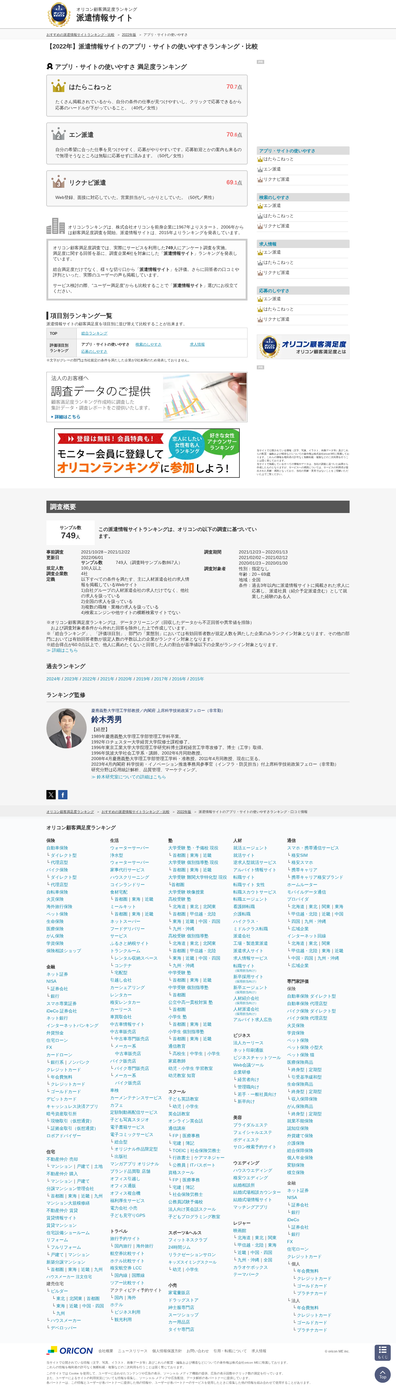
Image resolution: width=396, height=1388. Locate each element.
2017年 (161, 678)
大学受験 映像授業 (186, 892)
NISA (51, 981)
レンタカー (121, 994)
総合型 (120, 1141)
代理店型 (59, 862)
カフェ (116, 1105)
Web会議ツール (248, 1064)
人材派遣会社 (246, 1011)
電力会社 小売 (123, 1207)
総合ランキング (94, 333)
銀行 (55, 996)
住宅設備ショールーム (68, 1232)
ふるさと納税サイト (129, 943)
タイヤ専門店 (181, 1329)
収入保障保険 (304, 1098)
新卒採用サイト (248, 978)
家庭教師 (177, 1060)
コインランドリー (127, 884)
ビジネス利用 (127, 1312)
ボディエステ (246, 1139)
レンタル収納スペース (136, 958)
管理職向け (248, 1086)
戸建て (83, 1166)
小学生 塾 (177, 1016)
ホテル (116, 1304)
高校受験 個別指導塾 (188, 935)
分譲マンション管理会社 (70, 1188)
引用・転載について (230, 1351)
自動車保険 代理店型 (307, 1003)
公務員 (179, 1165)
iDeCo (293, 1219)
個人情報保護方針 (167, 1351)
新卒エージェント (250, 989)
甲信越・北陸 (203, 913)
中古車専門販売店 (131, 1038)
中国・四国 (93, 1305)
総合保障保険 (300, 1150)
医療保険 (55, 928)
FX (49, 1047)
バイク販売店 (123, 1060)
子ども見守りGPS (127, 1215)
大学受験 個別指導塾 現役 (193, 862)
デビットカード (61, 1098)
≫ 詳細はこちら (62, 650)
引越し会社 (121, 980)
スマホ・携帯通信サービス (313, 847)
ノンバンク (79, 1062)
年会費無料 (61, 1077)
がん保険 (55, 935)
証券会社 (59, 988)
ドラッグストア (183, 1300)
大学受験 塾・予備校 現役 (193, 847)
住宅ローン (57, 1040)
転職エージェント (250, 899)
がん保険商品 (300, 1106)
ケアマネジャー (209, 1157)
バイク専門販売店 (131, 1068)
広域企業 (300, 928)
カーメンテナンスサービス (136, 1097)
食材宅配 (118, 892)
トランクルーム (125, 950)
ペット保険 (57, 913)
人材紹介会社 (246, 1000)
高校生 (179, 1053)
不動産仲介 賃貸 (62, 1210)
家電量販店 (179, 1292)
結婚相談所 (244, 1185)
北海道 (179, 906)
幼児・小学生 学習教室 (190, 1068)
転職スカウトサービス (255, 892)
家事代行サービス (127, 869)
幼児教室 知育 (182, 1075)
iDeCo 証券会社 (61, 1010)
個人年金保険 (300, 1157)
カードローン (59, 1054)
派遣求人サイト (248, 950)
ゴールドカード (66, 1091)
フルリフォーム (66, 1247)
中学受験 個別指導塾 (188, 987)
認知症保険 (298, 1128)
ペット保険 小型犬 (305, 1047)
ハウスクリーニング (129, 877)
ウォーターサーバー (129, 847)
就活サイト (244, 855)
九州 (98, 1195)
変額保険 (295, 1165)
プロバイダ (298, 899)
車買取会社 (121, 1016)
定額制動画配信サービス (134, 1112)
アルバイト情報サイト (255, 869)
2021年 (107, 678)
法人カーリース (248, 1042)
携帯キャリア (304, 869)
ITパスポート (203, 1165)
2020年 (125, 678)
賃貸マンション (61, 1225)
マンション (61, 1166)
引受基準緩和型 (306, 1077)
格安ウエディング (250, 1177)
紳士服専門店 (181, 1307)
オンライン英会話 (185, 1120)
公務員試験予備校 (185, 1201)
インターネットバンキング (72, 1025)
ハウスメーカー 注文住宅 (69, 1276)
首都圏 (57, 1195)
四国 (295, 921)
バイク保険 (57, 869)
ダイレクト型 (64, 855)
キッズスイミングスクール (192, 1262)
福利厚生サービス (127, 1200)
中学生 (196, 1053)
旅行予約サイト (125, 1238)
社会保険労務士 (205, 1150)
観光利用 (123, 1319)
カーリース (121, 1009)
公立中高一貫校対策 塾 (190, 1002)
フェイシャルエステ (252, 1132)
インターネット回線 (306, 935)
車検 (114, 1090)
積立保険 (295, 1172)
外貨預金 (55, 1032)
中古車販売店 (123, 1031)
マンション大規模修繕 (68, 1203)
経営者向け (248, 1079)
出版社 (120, 1156)
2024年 (53, 678)
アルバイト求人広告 (252, 1019)
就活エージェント (250, 847)
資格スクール (181, 1172)
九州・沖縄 (183, 928)
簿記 (190, 1143)
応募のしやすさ (94, 351)
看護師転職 (244, 906)
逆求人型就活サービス (255, 862)
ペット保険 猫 (300, 1054)
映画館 (239, 1230)
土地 (98, 1166)
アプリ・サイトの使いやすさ (287, 150)
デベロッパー (64, 1327)
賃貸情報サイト (61, 1217)
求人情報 (197, 344)
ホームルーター (302, 884)
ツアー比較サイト (127, 1282)
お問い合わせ (198, 1351)
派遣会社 (242, 935)
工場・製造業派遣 (250, 943)
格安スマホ (302, 862)
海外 (131, 1297)
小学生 (213, 1053)
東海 (72, 1195)
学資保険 (55, 943)
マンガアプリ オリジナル (134, 1163)
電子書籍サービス (127, 1127)
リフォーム (57, 1239)
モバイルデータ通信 (306, 892)
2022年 (89, 678)
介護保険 (295, 1143)
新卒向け (246, 1101)
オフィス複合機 (125, 1193)
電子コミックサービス (131, 1134)
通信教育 (177, 1046)
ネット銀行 (57, 1018)
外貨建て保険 (300, 1135)
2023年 (71, 678)
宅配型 (120, 972)
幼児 (177, 1106)
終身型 (297, 1069)
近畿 (85, 1195)
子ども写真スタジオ (129, 1119)
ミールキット (123, 906)
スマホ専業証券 (61, 1003)
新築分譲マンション (65, 1262)
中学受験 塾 (179, 972)
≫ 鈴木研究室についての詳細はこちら (128, 776)
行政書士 (181, 1157)
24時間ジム (179, 1247)
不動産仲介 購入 (62, 1173)
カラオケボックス (250, 1267)
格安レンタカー (125, 1002)
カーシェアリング (127, 987)
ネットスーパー (125, 921)
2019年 (143, 678)
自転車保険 (57, 892)
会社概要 (105, 1351)
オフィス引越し (125, 1178)
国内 (118, 1297)
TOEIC (179, 1150)
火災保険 (55, 899)
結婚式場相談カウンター (257, 1192)
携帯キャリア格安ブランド (317, 877)
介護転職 (242, 913)
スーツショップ (183, 1314)
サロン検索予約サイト (255, 1146)
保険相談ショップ (63, 950)
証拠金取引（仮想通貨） (74, 1128)
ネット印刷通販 (248, 1050)
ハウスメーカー (66, 1320)
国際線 (138, 1275)
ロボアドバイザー (63, 1135)
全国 (268, 1259)
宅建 (177, 1143)
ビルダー (59, 1291)
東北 (60, 1298)
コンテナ (123, 965)
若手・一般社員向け (257, 1094)
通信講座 (177, 1128)
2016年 (179, 678)
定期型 (315, 1069)
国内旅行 (123, 1245)
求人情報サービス (250, 958)
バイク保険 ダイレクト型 (311, 1010)
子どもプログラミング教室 (194, 1216)
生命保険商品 (300, 1084)
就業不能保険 (300, 1120)
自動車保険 (57, 847)
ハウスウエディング (252, 1170)
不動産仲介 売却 (62, 1159)
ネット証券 (57, 974)
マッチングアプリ (250, 1207)
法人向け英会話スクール (192, 1209)
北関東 (75, 1298)
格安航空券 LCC (126, 1267)
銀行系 (57, 1062)
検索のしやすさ (148, 344)
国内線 (120, 1275)
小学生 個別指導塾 (186, 1031)
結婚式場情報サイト (252, 1199)
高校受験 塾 (179, 899)
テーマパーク (246, 1274)
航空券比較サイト (127, 1253)
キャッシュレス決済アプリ (72, 1106)
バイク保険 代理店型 (307, 1018)
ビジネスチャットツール (257, 1057)
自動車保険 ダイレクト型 (311, 996)
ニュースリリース (133, 1351)
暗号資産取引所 (61, 1113)
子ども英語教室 (183, 1098)
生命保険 (55, 921)
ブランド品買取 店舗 (130, 1171)
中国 (339, 913)
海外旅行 (144, 1245)
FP (175, 1135)
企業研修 (242, 1072)
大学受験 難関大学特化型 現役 (197, 877)
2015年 (197, 678)
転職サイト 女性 (249, 884)
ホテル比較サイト (127, 1260)
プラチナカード (312, 1293)
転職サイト (244, 877)
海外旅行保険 (59, 906)
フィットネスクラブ (187, 1239)
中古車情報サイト (127, 1024)
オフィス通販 (123, 1185)
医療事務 (191, 1135)
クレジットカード (63, 1069)
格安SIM (299, 855)
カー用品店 (179, 1321)
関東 (272, 1237)
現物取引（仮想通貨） (72, 1120)
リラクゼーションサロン (192, 1254)
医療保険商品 (300, 1062)
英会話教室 (179, 1113)
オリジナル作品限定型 (136, 1148)
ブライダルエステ (250, 1124)
